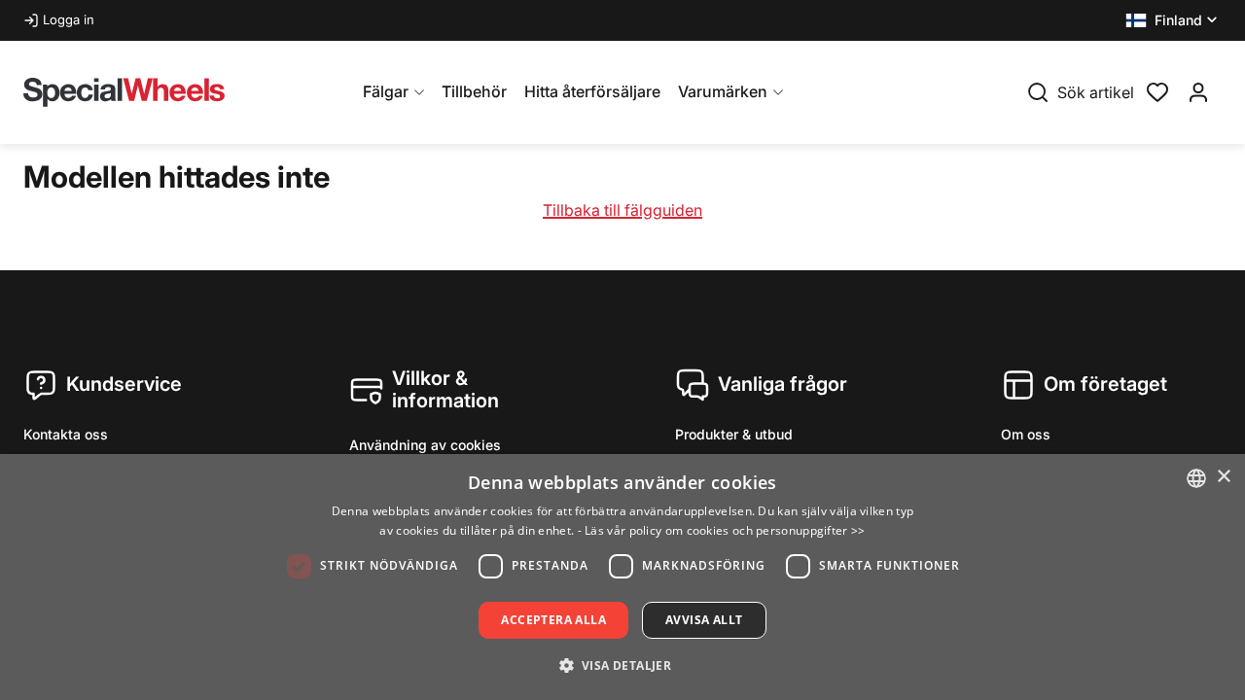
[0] (1157, 90)
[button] (1173, 20)
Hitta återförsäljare (592, 91)
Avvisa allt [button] (703, 620)
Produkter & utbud (734, 434)
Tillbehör (474, 91)
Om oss (1025, 434)
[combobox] (1196, 478)
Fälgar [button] (386, 91)
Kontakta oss (65, 434)
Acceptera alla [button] (553, 620)
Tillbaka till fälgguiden (622, 210)
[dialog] (622, 577)
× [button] (1223, 477)
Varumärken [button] (722, 91)
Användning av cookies (425, 445)
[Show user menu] (1198, 92)
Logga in (68, 19)
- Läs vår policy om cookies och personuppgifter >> (722, 530)
